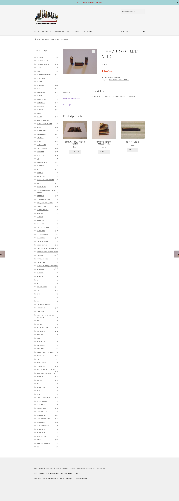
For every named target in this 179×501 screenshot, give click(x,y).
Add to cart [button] (75, 152)
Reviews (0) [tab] (67, 105)
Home (36, 31)
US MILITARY (41, 433)
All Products (46, 31)
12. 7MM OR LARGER (43, 64)
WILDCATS (40, 440)
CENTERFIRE (45, 39)
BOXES (39, 183)
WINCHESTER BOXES (43, 443)
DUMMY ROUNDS (42, 220)
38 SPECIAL (40, 110)
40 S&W (39, 117)
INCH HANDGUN (42, 287)
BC (37, 169)
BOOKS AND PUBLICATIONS (45, 180)
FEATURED (40, 255)
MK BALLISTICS (41, 342)
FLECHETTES (41, 262)
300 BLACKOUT (41, 92)
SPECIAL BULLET (42, 412)
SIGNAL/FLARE (41, 408)
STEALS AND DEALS (43, 426)
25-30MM (39, 82)
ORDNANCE (40, 348)
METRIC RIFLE (41, 331)
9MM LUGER (40, 155)
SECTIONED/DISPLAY (43, 398)
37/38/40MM (40, 106)
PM (38, 359)
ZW (38, 447)
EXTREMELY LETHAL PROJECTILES (47, 252)
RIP (38, 384)
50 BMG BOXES (41, 145)
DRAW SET (40, 217)
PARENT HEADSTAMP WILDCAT (46, 352)
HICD (38, 283)
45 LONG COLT (41, 131)
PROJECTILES (41, 366)
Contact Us (79, 473)
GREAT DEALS (41, 269)
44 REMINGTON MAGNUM (44, 124)
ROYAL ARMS (41, 387)
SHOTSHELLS (41, 405)
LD (37, 297)
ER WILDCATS (41, 238)
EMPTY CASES (41, 231)
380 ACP (39, 113)
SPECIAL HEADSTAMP (43, 419)
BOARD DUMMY (41, 176)
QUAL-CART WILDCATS (44, 373)
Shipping (63, 473)
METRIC (39, 324)
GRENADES (40, 273)
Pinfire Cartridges (66, 478)
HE (37, 280)
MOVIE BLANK (41, 345)
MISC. (38, 338)
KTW (38, 294)
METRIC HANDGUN (123, 80)
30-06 (38, 89)
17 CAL (39, 68)
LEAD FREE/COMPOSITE (44, 304)
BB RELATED (40, 166)
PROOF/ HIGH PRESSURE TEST (46, 369)
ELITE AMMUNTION (43, 227)
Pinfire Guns (52, 478)
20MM (38, 71)
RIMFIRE (39, 380)
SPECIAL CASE (41, 415)
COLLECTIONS (41, 206)
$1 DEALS (40, 57)
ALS (38, 159)
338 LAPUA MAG (42, 99)
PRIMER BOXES (41, 363)
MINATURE (40, 334)
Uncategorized (41, 429)
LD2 (38, 301)
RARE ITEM (40, 377)
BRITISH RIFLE (41, 187)
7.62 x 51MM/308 (42, 148)
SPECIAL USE (41, 422)
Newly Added (59, 31)
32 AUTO (39, 96)
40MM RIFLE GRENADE (43, 120)
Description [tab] (67, 93)
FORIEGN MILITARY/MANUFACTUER (47, 266)
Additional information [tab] (71, 99)
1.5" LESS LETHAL (42, 61)
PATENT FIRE (41, 356)
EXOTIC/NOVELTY (42, 241)
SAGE (38, 394)
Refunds (71, 473)
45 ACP (39, 127)
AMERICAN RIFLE (42, 162)
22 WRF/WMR (41, 78)
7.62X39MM (40, 152)
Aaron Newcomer (81, 478)
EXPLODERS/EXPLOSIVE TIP (45, 248)
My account (88, 31)
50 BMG (39, 141)
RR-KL (39, 391)
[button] (93, 51)
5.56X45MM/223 (41, 134)
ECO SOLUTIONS (42, 224)
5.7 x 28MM (40, 138)
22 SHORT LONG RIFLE (44, 75)
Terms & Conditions (52, 473)
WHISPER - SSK (41, 436)
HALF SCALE (40, 276)
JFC (38, 290)
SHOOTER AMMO (42, 401)
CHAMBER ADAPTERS (43, 199)
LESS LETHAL (41, 308)
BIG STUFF (40, 173)
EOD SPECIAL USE (42, 234)
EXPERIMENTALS (42, 245)
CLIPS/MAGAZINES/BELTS (45, 203)
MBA (38, 321)
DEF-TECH (40, 213)
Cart (68, 31)
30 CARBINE (40, 85)
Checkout (77, 31)
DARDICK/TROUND (42, 210)
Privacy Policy (39, 473)
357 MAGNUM (41, 103)
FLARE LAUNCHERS (42, 259)
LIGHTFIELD (40, 311)
